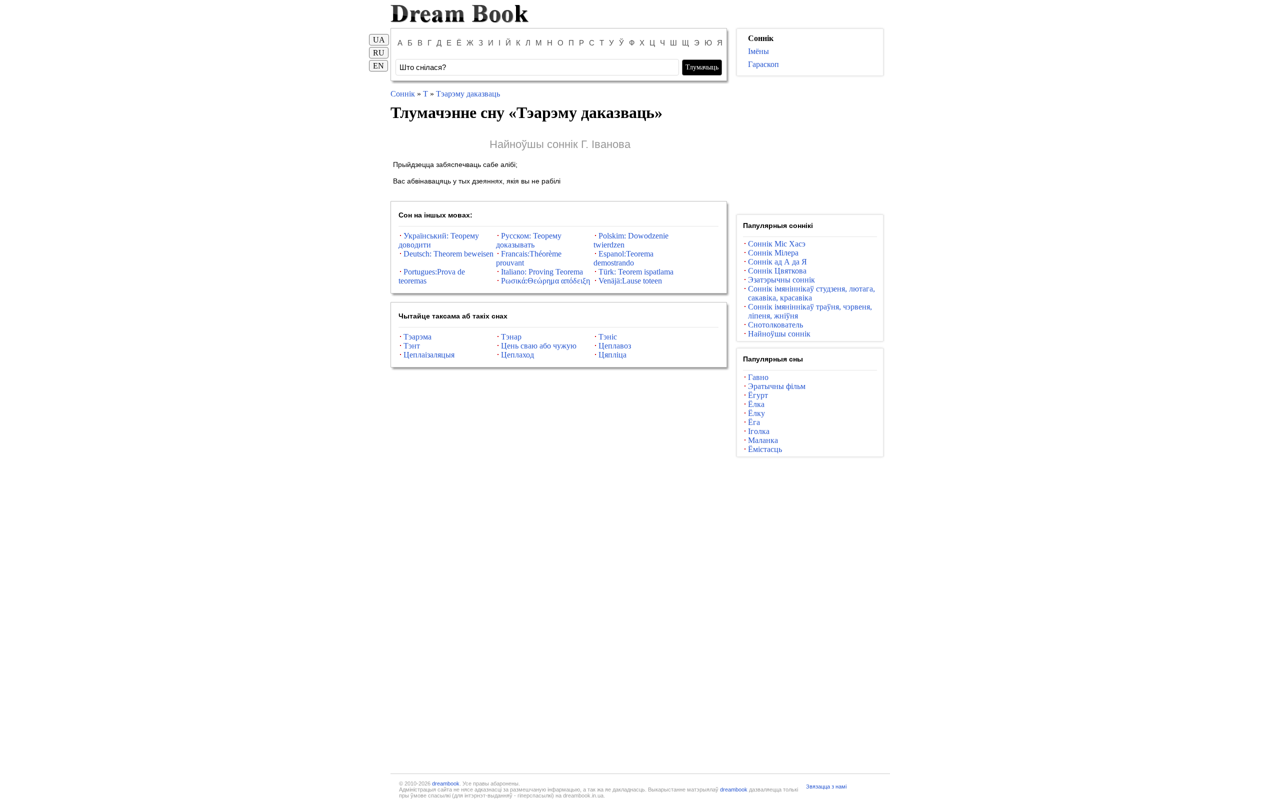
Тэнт (412, 346)
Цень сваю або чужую (538, 346)
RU (378, 52)
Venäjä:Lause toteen (630, 280)
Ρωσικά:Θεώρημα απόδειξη (545, 280)
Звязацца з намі (826, 787)
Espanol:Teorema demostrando (624, 258)
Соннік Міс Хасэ (777, 244)
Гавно (758, 377)
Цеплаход (517, 354)
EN (378, 66)
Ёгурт (758, 395)
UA (379, 40)
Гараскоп (763, 64)
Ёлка (756, 404)
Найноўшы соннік (779, 334)
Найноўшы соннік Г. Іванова (560, 144)
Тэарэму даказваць (468, 94)
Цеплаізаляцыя (429, 354)
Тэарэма (418, 336)
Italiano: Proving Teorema (542, 272)
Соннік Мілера (773, 252)
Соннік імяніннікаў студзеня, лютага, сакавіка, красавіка (811, 293)
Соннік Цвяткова (777, 270)
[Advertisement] (810, 145)
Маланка (763, 440)
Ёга (754, 422)
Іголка (759, 431)
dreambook (446, 783)
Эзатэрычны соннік (781, 280)
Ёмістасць (765, 449)
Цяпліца (612, 354)
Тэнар (511, 336)
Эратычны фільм (777, 386)
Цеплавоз (614, 346)
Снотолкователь (775, 324)
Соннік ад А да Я (777, 262)
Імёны (758, 51)
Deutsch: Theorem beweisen (449, 254)
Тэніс (607, 336)
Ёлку (756, 413)
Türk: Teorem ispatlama (636, 272)
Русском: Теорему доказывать (529, 240)
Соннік (402, 94)
